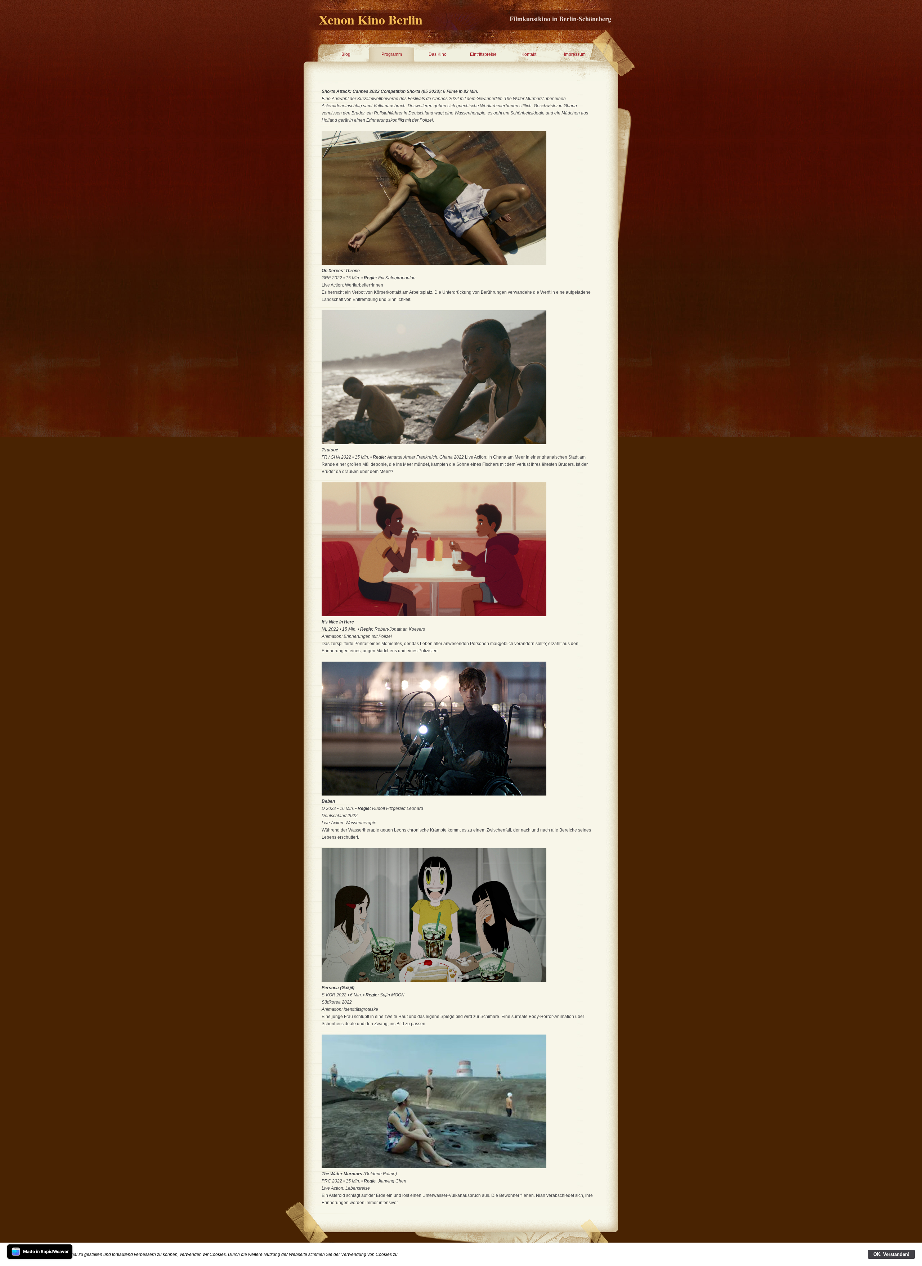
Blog (345, 54)
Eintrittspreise (483, 54)
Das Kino (438, 54)
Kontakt (529, 54)
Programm (391, 54)
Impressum (575, 54)
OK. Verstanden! (891, 1254)
